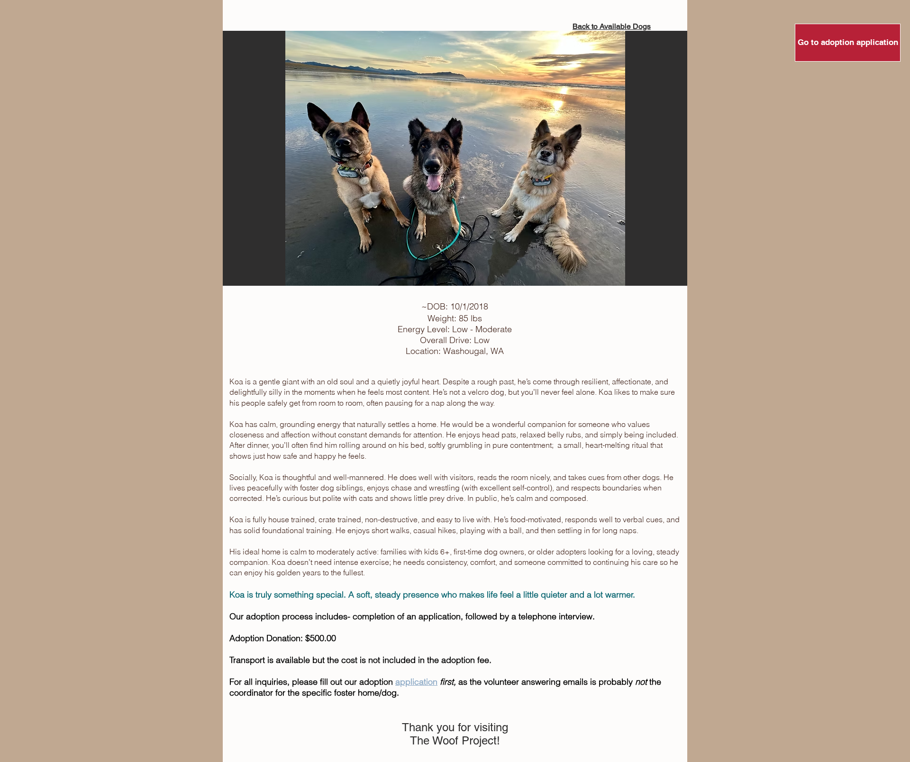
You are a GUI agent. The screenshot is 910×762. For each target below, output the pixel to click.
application (416, 681)
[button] (455, 158)
